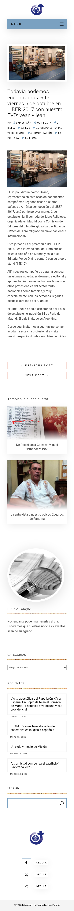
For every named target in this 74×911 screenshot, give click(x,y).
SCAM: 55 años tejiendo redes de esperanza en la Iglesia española (33, 728)
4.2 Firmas (31, 138)
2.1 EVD (25, 128)
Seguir (41, 862)
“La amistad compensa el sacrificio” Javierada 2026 (35, 765)
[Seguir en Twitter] (26, 874)
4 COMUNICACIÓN (41, 133)
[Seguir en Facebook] (26, 862)
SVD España (23, 122)
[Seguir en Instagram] (26, 886)
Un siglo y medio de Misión (29, 747)
